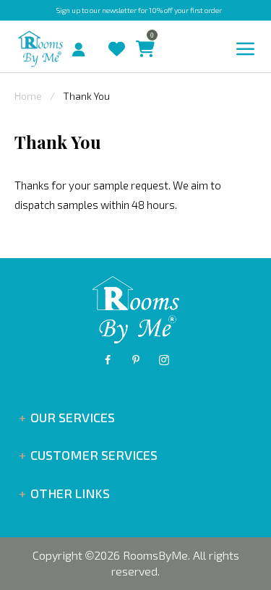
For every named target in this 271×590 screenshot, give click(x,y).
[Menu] (246, 49)
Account (84, 45)
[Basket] (142, 35)
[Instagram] (164, 360)
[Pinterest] (136, 360)
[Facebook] (108, 360)
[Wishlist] (113, 35)
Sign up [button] (68, 10)
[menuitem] (66, 47)
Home (28, 96)
